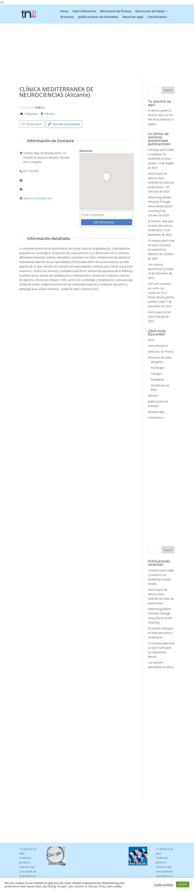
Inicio (64, 11)
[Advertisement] (97, 48)
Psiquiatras (157, 379)
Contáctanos (157, 17)
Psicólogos (157, 367)
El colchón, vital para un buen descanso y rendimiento (160, 225)
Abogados (157, 362)
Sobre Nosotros (84, 11)
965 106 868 (30, 171)
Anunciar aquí (132, 17)
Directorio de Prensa (115, 11)
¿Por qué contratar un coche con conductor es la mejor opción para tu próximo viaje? (161, 292)
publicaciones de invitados (98, 17)
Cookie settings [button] (163, 884)
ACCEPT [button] (182, 884)
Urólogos (156, 373)
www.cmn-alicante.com (37, 198)
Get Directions (104, 222)
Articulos (67, 17)
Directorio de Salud (149, 11)
